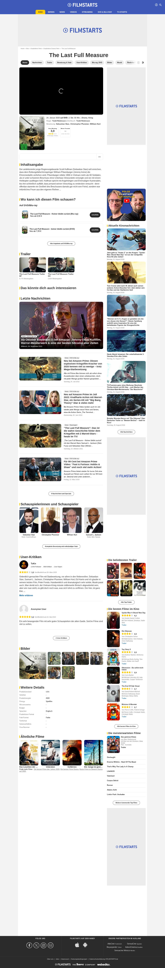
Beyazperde (112, 947)
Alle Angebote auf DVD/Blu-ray (61, 243)
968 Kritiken (47, 567)
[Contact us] (51, 945)
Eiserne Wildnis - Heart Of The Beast (121, 762)
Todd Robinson (59, 121)
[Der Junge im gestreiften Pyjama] (93, 752)
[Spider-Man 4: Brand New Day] (113, 620)
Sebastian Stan (62, 124)
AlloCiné (111, 944)
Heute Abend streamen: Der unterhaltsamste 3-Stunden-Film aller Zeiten (125, 355)
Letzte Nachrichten (35, 298)
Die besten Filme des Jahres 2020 (46, 769)
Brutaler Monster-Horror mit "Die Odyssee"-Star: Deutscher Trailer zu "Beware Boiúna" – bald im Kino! (126, 420)
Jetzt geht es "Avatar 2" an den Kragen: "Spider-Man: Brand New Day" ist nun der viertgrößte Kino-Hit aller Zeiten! (126, 255)
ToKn (33, 563)
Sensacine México (122, 950)
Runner (110, 785)
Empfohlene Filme (36, 48)
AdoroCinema (131, 947)
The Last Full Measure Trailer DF (32, 275)
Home (22, 48)
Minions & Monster (129, 704)
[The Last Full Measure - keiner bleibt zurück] (24, 230)
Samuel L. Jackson (93, 535)
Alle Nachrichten (126, 432)
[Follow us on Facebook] (29, 945)
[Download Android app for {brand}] (86, 944)
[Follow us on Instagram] (44, 945)
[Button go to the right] (142, 62)
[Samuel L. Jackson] (93, 520)
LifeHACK (111, 771)
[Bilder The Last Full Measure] (32, 665)
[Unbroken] (50, 752)
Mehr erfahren (26, 595)
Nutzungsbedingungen (79, 959)
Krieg (90, 118)
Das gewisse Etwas (128, 737)
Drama (84, 118)
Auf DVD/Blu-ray (28, 205)
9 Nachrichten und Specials (61, 494)
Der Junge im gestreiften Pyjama (98, 767)
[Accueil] (82, 5)
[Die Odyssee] (113, 638)
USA (47, 692)
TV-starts (122, 12)
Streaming (87, 12)
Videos (73, 12)
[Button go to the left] (138, 62)
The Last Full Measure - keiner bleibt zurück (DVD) (52, 229)
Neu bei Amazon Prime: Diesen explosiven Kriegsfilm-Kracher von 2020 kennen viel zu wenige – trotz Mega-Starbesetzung (83, 365)
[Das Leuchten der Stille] (28, 752)
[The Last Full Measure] (31, 133)
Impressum (65, 959)
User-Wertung (52, 128)
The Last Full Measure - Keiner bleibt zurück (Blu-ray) (54, 214)
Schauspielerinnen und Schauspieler (50, 504)
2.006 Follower (36, 567)
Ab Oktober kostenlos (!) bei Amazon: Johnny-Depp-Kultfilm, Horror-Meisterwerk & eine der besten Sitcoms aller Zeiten (61, 341)
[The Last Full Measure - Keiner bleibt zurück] (25, 215)
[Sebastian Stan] (28, 520)
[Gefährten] (72, 752)
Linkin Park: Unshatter (116, 794)
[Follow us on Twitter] (37, 945)
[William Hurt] (72, 520)
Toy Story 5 (126, 649)
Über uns (50, 959)
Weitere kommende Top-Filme (126, 803)
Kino (40, 12)
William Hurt (95, 124)
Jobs (57, 959)
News (62, 12)
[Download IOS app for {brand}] (78, 944)
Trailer (26, 254)
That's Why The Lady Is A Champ (120, 767)
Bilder (25, 648)
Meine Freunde (65, 128)
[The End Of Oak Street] (113, 693)
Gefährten (72, 767)
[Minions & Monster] (113, 711)
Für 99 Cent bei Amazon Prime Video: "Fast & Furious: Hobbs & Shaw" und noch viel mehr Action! (82, 464)
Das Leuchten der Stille (29, 767)
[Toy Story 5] (113, 656)
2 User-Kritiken (61, 638)
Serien (51, 12)
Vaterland (110, 776)
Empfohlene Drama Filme (51, 48)
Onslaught (111, 757)
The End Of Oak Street (130, 686)
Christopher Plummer (79, 124)
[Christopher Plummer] (50, 520)
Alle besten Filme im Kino (126, 726)
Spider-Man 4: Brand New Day (133, 613)
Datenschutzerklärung (97, 959)
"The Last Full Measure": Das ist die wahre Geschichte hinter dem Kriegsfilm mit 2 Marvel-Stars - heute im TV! (82, 432)
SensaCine (131, 944)
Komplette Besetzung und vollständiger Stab (61, 546)
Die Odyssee (127, 631)
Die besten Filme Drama (69, 769)
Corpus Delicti (112, 780)
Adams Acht (112, 790)
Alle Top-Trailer (126, 602)
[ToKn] (23, 564)
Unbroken (50, 767)
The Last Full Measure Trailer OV (60, 275)
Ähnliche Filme (32, 737)
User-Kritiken (31, 557)
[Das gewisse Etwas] (113, 744)
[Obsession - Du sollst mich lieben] (113, 675)
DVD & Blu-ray (105, 12)
